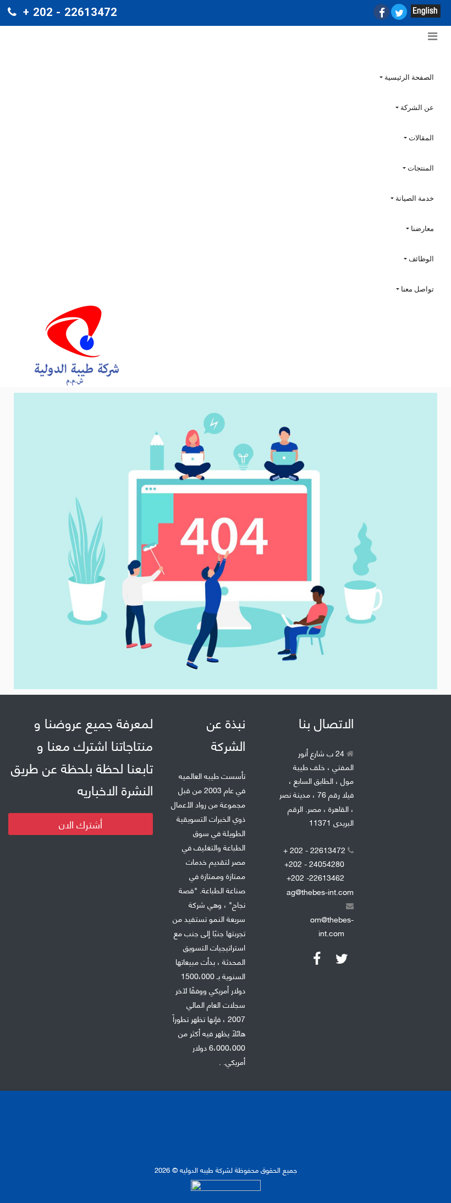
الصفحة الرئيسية (408, 77)
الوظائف (420, 259)
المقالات (420, 138)
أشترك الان (80, 824)
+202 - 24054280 (314, 863)
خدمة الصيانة (414, 198)
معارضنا (421, 228)
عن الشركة (416, 107)
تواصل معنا (416, 289)
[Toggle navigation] (432, 36)
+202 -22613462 (315, 877)
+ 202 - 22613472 (315, 849)
